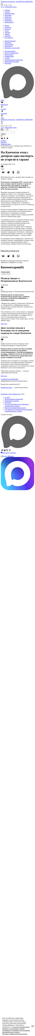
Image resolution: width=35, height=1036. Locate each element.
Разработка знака (6, 387)
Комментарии (9, 56)
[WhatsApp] (18, 172)
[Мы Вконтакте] (2, 139)
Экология (8, 27)
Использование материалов (14, 60)
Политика (8, 15)
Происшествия (9, 13)
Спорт (7, 31)
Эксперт (7, 32)
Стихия (7, 12)
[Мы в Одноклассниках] (4, 139)
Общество (8, 17)
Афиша (7, 34)
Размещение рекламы (12, 61)
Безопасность (9, 22)
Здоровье (8, 36)
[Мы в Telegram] (7, 139)
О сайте (7, 58)
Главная (7, 10)
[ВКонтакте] (3, 172)
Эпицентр (8, 42)
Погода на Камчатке (11, 53)
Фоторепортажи (10, 51)
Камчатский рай (10, 41)
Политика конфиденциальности (15, 408)
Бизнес (7, 25)
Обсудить (4, 324)
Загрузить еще (6, 274)
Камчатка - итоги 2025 (12, 48)
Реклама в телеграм (9, 453)
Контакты (8, 63)
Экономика (8, 20)
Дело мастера (9, 44)
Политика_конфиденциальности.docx (14, 1034)
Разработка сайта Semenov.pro (11, 394)
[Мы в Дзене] (7, 451)
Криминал (8, 19)
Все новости (9, 37)
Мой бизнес (9, 46)
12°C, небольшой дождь (9, 7)
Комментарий (5, 272)
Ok (33, 1026)
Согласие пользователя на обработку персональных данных (17, 405)
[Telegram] (8, 172)
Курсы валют (9, 54)
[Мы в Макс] (17, 448)
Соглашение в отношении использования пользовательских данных (18, 410)
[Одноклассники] (13, 172)
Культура (8, 29)
